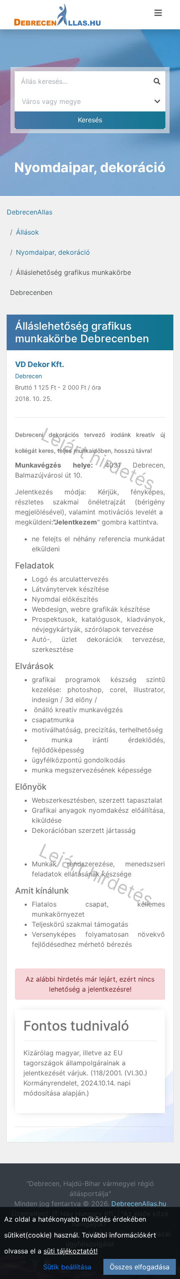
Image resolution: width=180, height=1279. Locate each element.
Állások (27, 232)
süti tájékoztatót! (71, 1251)
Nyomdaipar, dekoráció (53, 252)
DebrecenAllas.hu (138, 1203)
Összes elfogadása (140, 1267)
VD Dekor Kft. (39, 364)
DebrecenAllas (29, 212)
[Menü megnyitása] (158, 13)
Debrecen (28, 376)
